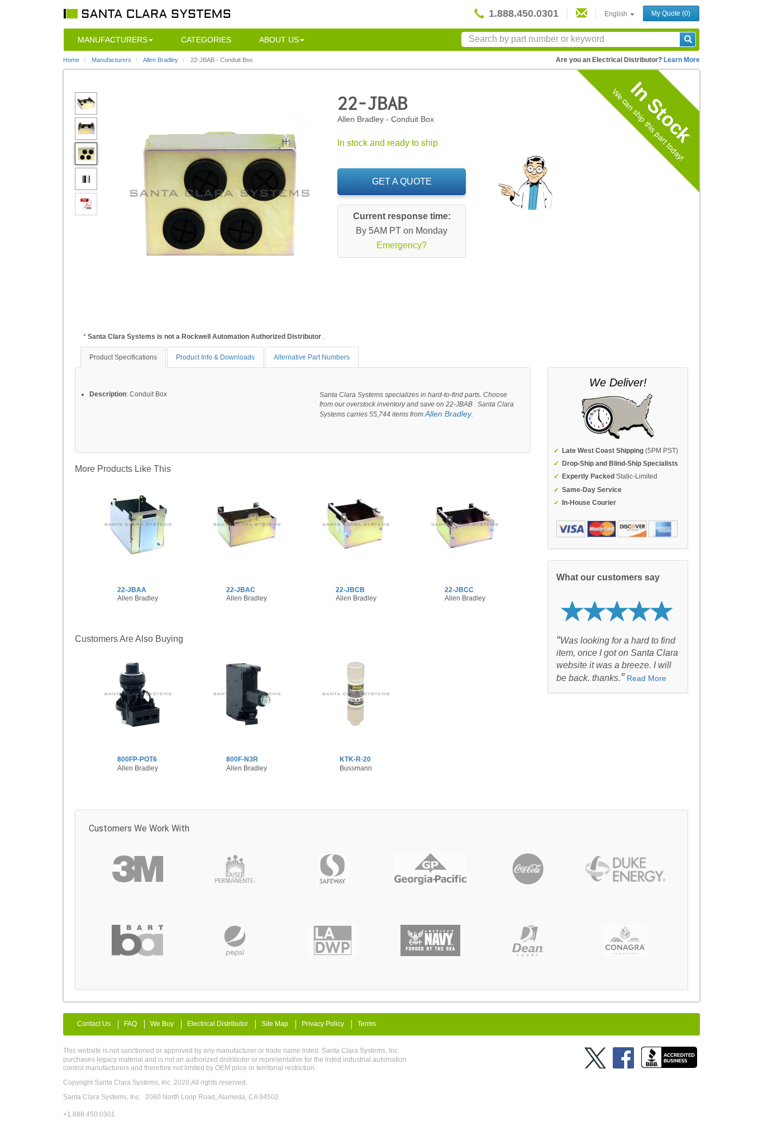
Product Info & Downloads (215, 357)
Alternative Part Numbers (312, 357)
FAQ (130, 1024)
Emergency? (401, 245)
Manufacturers (112, 39)
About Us (279, 39)
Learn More (682, 60)
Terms (366, 1024)
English (616, 14)
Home (71, 59)
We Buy (162, 1024)
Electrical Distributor (217, 1024)
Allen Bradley (448, 413)
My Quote (670, 13)
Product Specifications (123, 357)
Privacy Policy (323, 1024)
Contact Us (94, 1024)
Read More (646, 678)
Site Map (274, 1024)
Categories (206, 39)
